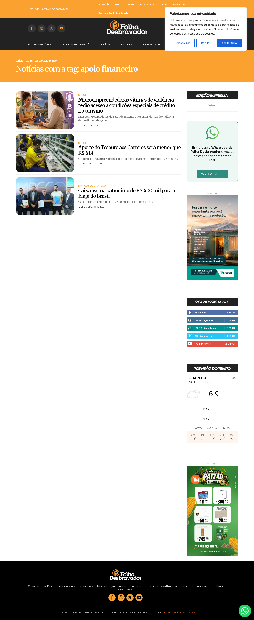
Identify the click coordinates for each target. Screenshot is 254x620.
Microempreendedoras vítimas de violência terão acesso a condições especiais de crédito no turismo (126, 105)
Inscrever (229, 343)
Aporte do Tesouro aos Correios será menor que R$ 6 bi (129, 150)
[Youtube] (61, 28)
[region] (206, 29)
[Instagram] (42, 28)
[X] (51, 28)
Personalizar (182, 42)
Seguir (231, 320)
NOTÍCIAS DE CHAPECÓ (92, 186)
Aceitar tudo (229, 42)
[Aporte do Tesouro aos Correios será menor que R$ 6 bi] (45, 153)
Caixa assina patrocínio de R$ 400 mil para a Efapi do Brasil (126, 193)
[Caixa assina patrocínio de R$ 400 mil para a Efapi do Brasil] (45, 196)
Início (20, 60)
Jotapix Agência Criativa (179, 612)
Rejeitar (205, 42)
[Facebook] (32, 28)
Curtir (231, 312)
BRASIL (82, 95)
